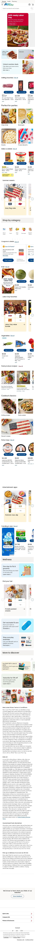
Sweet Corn (5, 356)
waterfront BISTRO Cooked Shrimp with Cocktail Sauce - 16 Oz (8, 461)
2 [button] (15, 239)
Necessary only (20, 939)
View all (16, 77)
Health (9, 1)
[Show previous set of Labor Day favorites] (2, 315)
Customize (6, 937)
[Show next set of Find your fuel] (32, 599)
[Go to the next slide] (31, 253)
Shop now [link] (12, 24)
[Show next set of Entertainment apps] (32, 505)
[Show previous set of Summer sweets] (2, 199)
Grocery (4, 1)
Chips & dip (4, 125)
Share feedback (17, 896)
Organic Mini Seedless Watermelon (20, 287)
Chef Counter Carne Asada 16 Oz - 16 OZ (20, 98)
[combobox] (17, 8)
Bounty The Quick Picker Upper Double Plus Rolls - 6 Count (20, 548)
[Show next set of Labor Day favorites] (32, 315)
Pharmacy (14, 1)
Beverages (21, 125)
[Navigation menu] (2, 4)
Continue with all (29, 939)
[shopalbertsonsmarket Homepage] (9, 4)
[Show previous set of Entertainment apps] (2, 505)
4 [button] (20, 239)
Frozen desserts (23, 145)
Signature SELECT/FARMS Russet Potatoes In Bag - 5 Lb (20, 358)
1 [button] (12, 239)
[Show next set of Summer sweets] (32, 199)
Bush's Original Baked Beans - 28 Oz (7, 169)
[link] (6, 70)
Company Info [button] (6, 917)
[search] (31, 8)
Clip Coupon (8, 260)
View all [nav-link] (20, 366)
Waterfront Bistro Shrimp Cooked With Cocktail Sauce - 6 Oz (20, 461)
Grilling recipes (5, 415)
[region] (17, 936)
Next (31, 380)
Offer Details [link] (5, 255)
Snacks (3, 145)
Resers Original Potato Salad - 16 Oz (20, 169)
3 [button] (17, 239)
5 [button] (22, 239)
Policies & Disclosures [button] (8, 920)
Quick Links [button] (6, 913)
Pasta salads (22, 415)
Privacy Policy (16, 937)
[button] (29, 4)
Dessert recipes (5, 436)
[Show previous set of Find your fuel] (2, 599)
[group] (17, 30)
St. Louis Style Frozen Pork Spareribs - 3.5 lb (7, 98)
